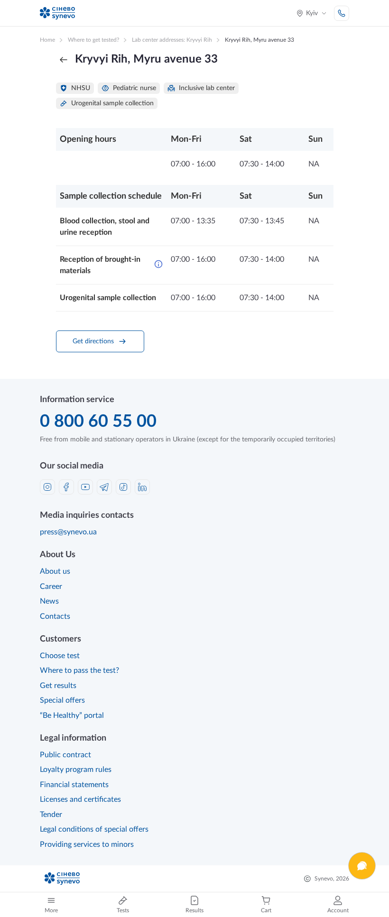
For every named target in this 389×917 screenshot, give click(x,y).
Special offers (62, 700)
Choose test (60, 656)
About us (55, 571)
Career (51, 586)
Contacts (55, 616)
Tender (51, 814)
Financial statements (74, 785)
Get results (58, 685)
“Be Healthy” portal (72, 715)
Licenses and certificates (80, 799)
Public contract (65, 755)
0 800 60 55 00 (98, 421)
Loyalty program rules (75, 769)
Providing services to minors (87, 844)
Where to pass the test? (79, 670)
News (49, 601)
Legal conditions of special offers (94, 829)
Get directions (93, 341)
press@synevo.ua (68, 532)
